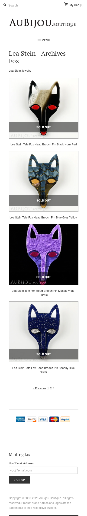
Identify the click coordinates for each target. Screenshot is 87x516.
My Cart (77, 5)
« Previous (39, 388)
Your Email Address (21, 463)
